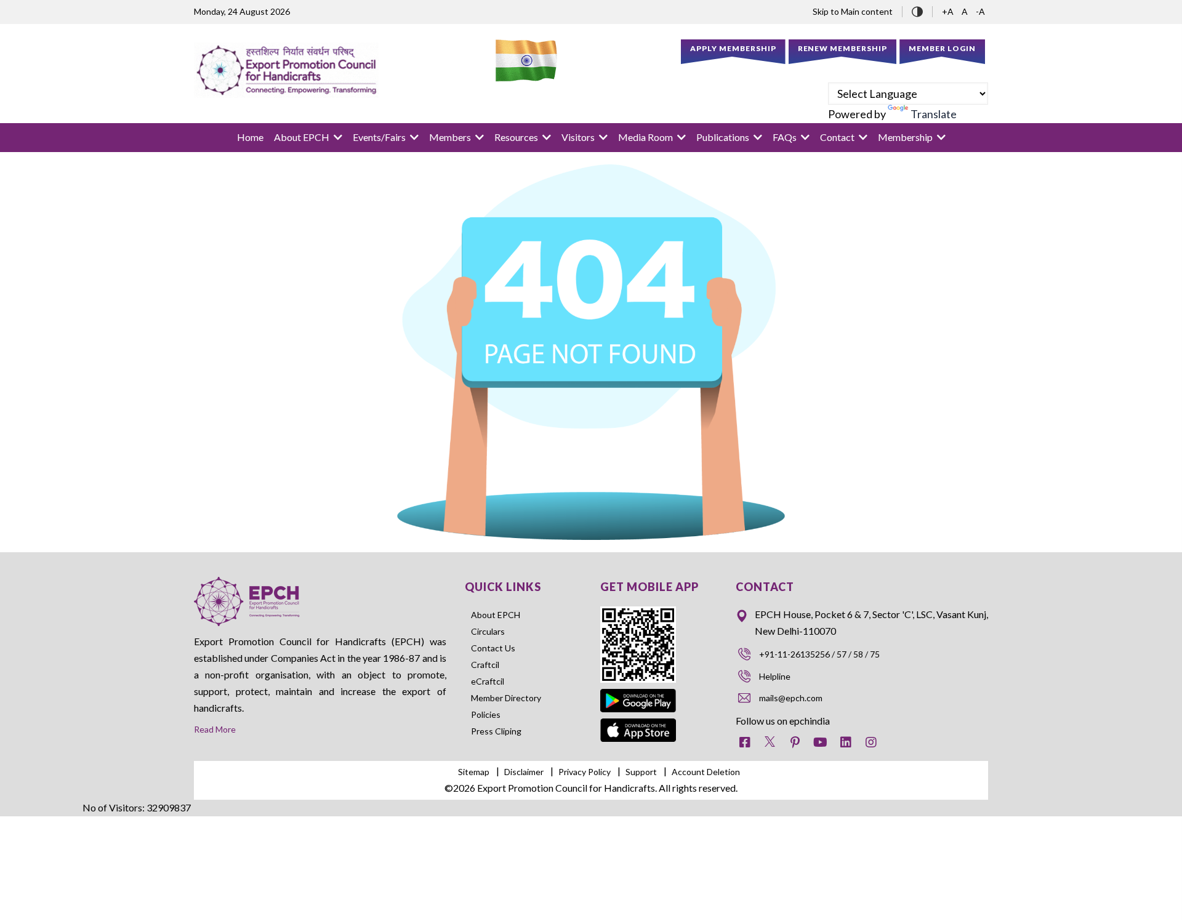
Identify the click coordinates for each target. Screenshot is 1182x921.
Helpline (774, 676)
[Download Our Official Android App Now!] (638, 691)
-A (980, 11)
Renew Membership (843, 48)
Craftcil (485, 664)
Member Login (942, 48)
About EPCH (495, 614)
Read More (215, 729)
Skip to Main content (853, 11)
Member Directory (506, 698)
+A (948, 11)
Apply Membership (733, 48)
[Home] (286, 70)
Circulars (488, 631)
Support (641, 771)
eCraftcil (487, 681)
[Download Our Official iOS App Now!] (638, 727)
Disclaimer (524, 771)
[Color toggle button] (917, 10)
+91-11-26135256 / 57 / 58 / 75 (819, 654)
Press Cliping (496, 731)
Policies (486, 714)
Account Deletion (706, 771)
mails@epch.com (790, 698)
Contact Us (493, 648)
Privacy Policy (584, 771)
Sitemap (473, 771)
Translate (934, 114)
